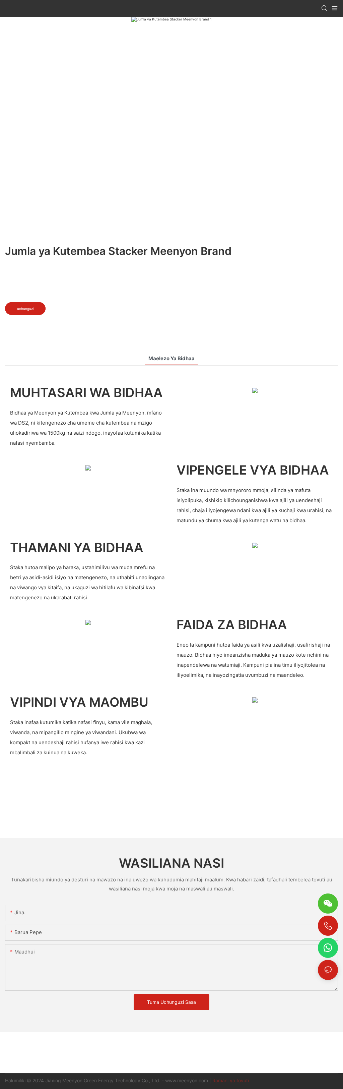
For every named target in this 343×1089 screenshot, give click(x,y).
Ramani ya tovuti (230, 1080)
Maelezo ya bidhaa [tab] (171, 358)
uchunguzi (25, 309)
